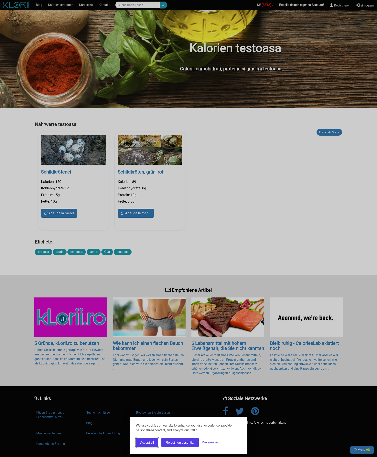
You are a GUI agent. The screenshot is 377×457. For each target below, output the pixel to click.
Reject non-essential (180, 442)
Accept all (147, 442)
